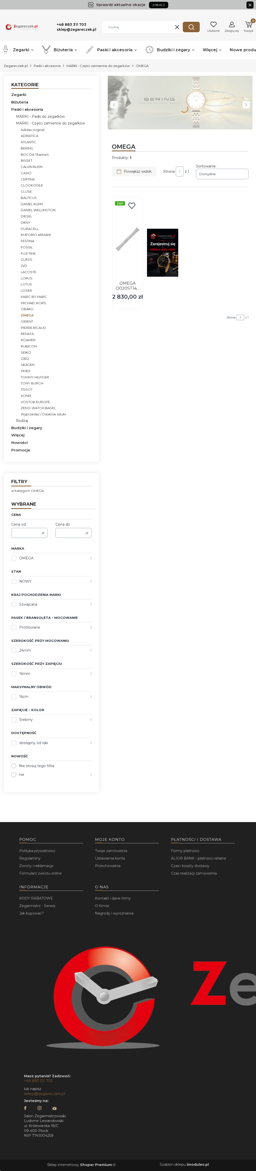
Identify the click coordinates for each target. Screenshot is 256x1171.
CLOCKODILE (32, 185)
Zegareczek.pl (16, 66)
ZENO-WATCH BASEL (38, 408)
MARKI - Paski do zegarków (40, 116)
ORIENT (27, 321)
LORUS (26, 278)
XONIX (26, 396)
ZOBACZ (158, 5)
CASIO (26, 173)
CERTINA (28, 179)
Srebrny (26, 719)
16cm (23, 696)
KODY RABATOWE (36, 898)
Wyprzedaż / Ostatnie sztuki (43, 414)
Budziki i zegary (26, 427)
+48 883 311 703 (38, 1081)
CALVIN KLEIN (31, 167)
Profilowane (29, 627)
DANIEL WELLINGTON (38, 210)
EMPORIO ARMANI (36, 235)
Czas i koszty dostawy (190, 866)
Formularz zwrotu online (40, 873)
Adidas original (32, 130)
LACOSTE (28, 272)
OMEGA (26, 558)
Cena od (18, 524)
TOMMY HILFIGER (35, 377)
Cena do (63, 524)
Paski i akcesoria (47, 66)
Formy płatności (185, 851)
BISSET (26, 160)
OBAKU (27, 309)
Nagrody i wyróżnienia (114, 913)
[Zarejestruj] (162, 253)
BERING (27, 148)
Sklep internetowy (79, 1165)
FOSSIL (27, 247)
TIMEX (25, 371)
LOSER (26, 290)
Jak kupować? (31, 913)
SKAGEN (27, 365)
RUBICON (29, 346)
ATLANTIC (28, 142)
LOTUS (26, 284)
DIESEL (26, 216)
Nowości (19, 442)
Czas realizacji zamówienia (194, 873)
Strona (169, 171)
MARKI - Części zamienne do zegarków (98, 66)
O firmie (102, 906)
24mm (25, 650)
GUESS (26, 259)
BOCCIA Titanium (35, 154)
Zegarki (18, 94)
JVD (24, 266)
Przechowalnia (107, 866)
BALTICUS (29, 198)
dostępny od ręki (33, 743)
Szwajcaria (28, 604)
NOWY (25, 581)
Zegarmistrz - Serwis (37, 906)
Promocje (20, 450)
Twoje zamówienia (111, 851)
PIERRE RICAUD (33, 328)
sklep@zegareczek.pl (44, 1093)
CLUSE (26, 191)
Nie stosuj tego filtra (36, 766)
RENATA (27, 334)
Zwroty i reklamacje (36, 866)
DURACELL (29, 229)
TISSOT (26, 389)
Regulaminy (29, 858)
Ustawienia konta (110, 858)
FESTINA (27, 241)
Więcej (17, 435)
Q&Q (25, 358)
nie (21, 774)
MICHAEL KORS (33, 303)
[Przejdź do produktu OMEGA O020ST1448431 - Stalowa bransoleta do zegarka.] (127, 239)
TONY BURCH (32, 383)
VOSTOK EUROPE (35, 402)
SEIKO (26, 352)
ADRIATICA (29, 136)
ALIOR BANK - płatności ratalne (198, 858)
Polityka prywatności (37, 851)
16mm (24, 673)
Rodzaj (22, 420)
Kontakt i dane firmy (113, 898)
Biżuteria (19, 102)
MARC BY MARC (34, 297)
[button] (191, 27)
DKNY (25, 222)
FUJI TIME (28, 253)
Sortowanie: (206, 166)
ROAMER (28, 340)
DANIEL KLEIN (32, 204)
